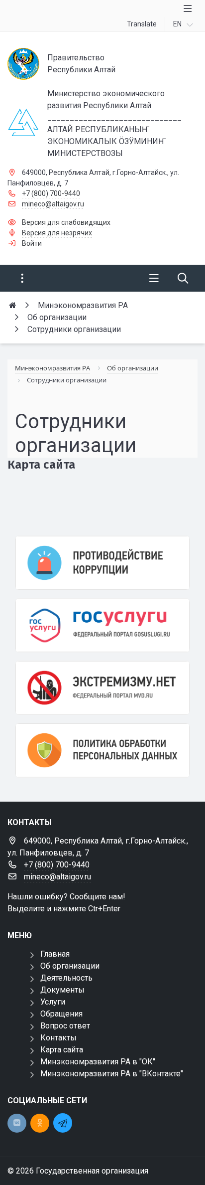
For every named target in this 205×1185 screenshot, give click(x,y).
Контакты (58, 1037)
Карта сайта (61, 1049)
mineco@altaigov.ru (53, 204)
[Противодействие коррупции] (102, 562)
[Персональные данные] (102, 750)
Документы (62, 990)
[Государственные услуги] (102, 625)
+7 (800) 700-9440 (51, 193)
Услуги (52, 1002)
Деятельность (66, 978)
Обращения (61, 1013)
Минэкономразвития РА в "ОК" (97, 1061)
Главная (55, 954)
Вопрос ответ (65, 1025)
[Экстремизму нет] (102, 687)
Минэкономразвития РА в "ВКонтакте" (111, 1073)
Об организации (70, 966)
